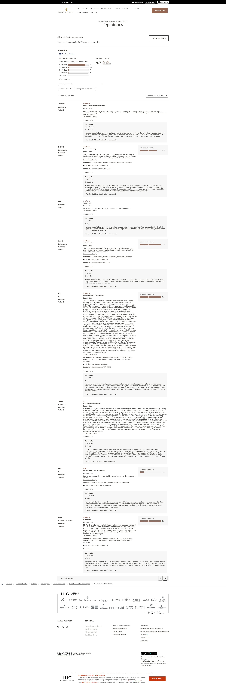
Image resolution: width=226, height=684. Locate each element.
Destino (126, 8)
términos (85, 680)
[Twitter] (62, 626)
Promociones (82, 13)
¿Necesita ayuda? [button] (67, 2)
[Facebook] (58, 626)
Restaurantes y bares (110, 8)
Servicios (95, 8)
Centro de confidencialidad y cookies (151, 628)
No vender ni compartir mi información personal (154, 631)
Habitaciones (82, 8)
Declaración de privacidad (89, 682)
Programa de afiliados (119, 634)
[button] (163, 2)
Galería (94, 13)
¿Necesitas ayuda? (91, 632)
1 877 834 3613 (78, 655)
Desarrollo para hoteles (120, 628)
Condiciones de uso (91, 635)
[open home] (2, 584)
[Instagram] (67, 626)
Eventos (135, 8)
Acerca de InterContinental (93, 626)
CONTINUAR (157, 679)
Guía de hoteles (117, 631)
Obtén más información (150, 661)
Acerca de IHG (144, 625)
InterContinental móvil (91, 629)
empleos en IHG (145, 637)
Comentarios (144, 640)
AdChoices (143, 634)
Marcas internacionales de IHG (122, 625)
